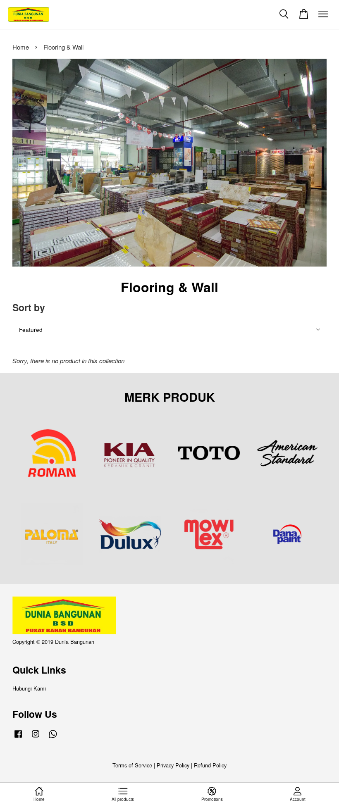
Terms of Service (132, 765)
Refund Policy (210, 765)
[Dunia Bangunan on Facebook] (18, 737)
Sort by (28, 307)
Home (20, 47)
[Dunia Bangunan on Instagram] (35, 737)
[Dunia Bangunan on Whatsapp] (53, 737)
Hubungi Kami (29, 688)
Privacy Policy (173, 765)
